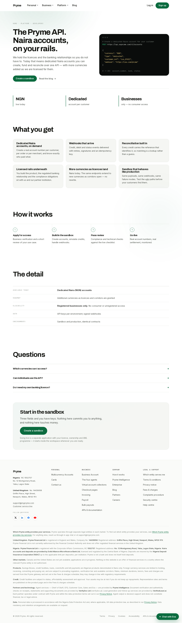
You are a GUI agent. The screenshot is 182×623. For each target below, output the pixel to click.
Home (15, 23)
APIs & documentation (92, 510)
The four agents (89, 480)
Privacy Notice (106, 594)
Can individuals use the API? (28, 378)
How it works (118, 475)
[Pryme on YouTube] (35, 517)
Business (46, 5)
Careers (116, 500)
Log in (150, 5)
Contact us (56, 485)
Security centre (150, 500)
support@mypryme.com (23, 503)
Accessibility (134, 616)
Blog (74, 5)
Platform (61, 5)
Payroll (85, 500)
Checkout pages (90, 490)
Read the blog (46, 78)
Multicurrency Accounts (62, 475)
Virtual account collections (94, 485)
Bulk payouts (88, 505)
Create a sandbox (25, 78)
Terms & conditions (152, 480)
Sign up (162, 5)
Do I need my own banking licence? (31, 387)
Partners (116, 495)
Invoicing (86, 495)
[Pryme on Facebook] (28, 517)
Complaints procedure (153, 495)
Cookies (121, 616)
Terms (102, 616)
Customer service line (22, 506)
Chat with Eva (169, 616)
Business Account (90, 475)
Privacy (111, 616)
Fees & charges (150, 490)
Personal (31, 5)
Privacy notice (149, 485)
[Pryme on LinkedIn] (22, 517)
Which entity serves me (154, 475)
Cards (54, 480)
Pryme (17, 5)
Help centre (148, 505)
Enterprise (117, 485)
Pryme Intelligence (121, 480)
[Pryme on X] (15, 517)
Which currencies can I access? (30, 368)
